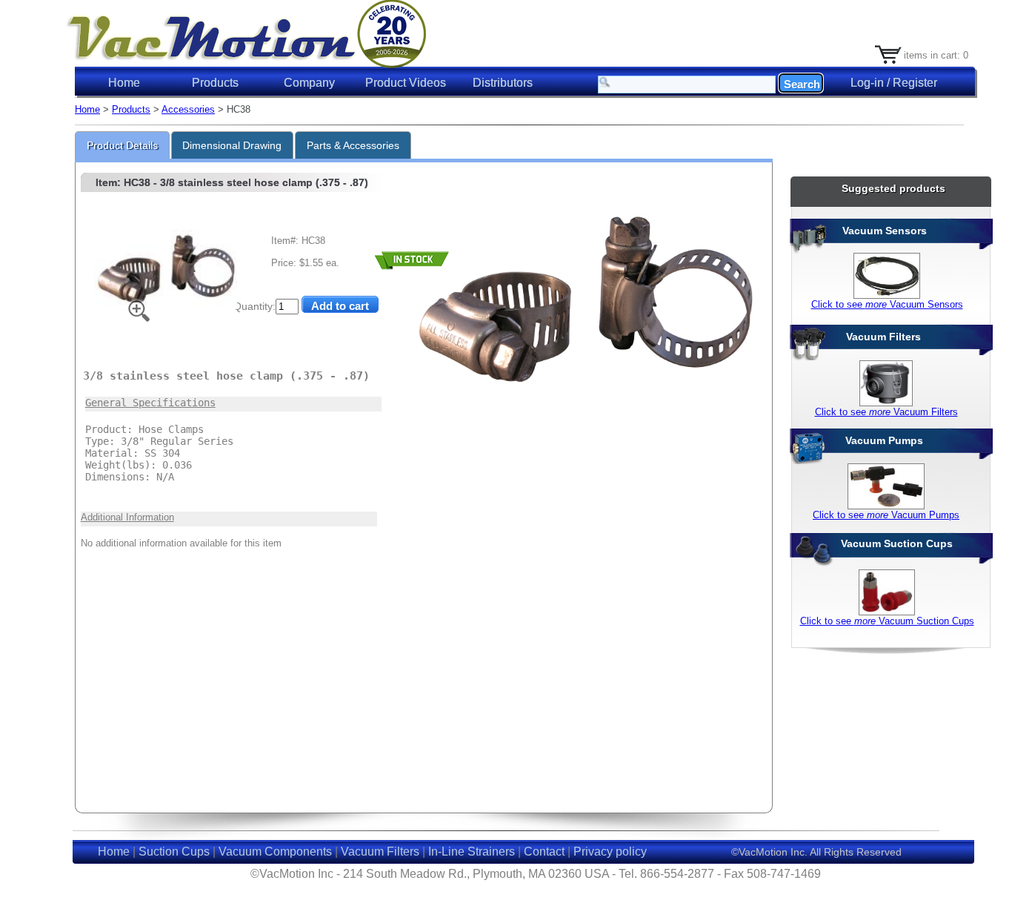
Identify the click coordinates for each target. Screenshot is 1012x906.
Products (131, 109)
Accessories (188, 109)
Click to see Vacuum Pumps (886, 514)
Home (124, 82)
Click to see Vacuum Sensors (887, 304)
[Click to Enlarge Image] (165, 306)
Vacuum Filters (380, 851)
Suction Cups (174, 851)
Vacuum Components (275, 851)
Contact (544, 851)
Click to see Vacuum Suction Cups (887, 620)
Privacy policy (610, 851)
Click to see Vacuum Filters (886, 411)
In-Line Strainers (471, 851)
